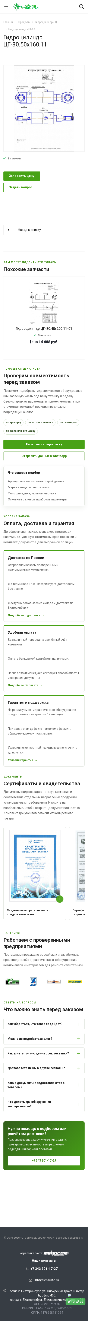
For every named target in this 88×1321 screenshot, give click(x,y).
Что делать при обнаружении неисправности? (29, 1104)
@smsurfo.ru (49, 1280)
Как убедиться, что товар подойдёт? (35, 1024)
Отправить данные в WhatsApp (44, 456)
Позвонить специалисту (44, 444)
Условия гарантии (20, 760)
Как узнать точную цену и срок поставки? (38, 1053)
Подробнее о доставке (24, 615)
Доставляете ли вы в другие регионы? (36, 1068)
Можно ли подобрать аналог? (29, 1038)
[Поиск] (81, 7)
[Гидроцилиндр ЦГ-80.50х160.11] (44, 108)
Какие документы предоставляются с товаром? (36, 1085)
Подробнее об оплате (23, 685)
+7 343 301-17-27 (44, 1160)
